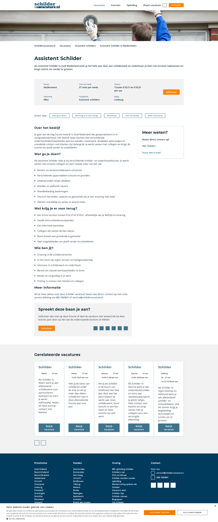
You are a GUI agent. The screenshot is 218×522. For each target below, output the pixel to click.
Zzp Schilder (118, 502)
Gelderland (39, 478)
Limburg (38, 487)
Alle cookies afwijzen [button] (192, 512)
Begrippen (117, 499)
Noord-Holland (41, 472)
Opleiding (132, 5)
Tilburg (76, 484)
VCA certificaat (119, 475)
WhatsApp (120, 328)
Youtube (159, 485)
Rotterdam (78, 472)
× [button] (215, 506)
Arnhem (77, 499)
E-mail (126, 328)
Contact (155, 463)
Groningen (39, 493)
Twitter (102, 328)
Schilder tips (118, 493)
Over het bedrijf (132, 115)
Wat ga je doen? (59, 115)
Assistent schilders (85, 45)
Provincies (40, 463)
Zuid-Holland (40, 469)
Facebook (95, 328)
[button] (72, 518)
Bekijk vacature (49, 428)
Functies (115, 5)
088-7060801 (149, 146)
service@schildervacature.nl (87, 297)
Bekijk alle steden (82, 502)
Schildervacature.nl (44, 45)
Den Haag (78, 475)
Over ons (155, 469)
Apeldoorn (78, 496)
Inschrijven (176, 5)
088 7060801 (62, 297)
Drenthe (38, 496)
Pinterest (114, 328)
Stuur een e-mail (151, 152)
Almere (76, 487)
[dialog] (109, 512)
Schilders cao (118, 472)
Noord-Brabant (41, 475)
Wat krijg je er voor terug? (86, 115)
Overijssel (39, 484)
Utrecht (38, 481)
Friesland (38, 490)
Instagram (173, 485)
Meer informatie (155, 115)
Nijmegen (78, 493)
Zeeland (38, 502)
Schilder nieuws (119, 496)
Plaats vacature (152, 5)
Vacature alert (119, 490)
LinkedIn (108, 328)
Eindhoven (78, 481)
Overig (116, 463)
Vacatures (99, 5)
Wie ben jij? (112, 115)
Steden (77, 463)
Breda (76, 490)
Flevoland (39, 499)
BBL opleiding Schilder (122, 469)
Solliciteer (171, 92)
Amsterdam (79, 469)
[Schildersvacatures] (47, 5)
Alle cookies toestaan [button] (159, 512)
